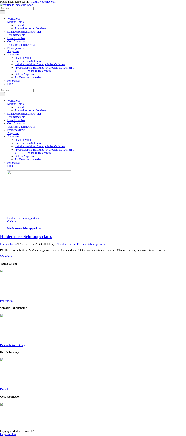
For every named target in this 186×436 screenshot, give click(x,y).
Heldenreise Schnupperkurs (23, 218)
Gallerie (11, 221)
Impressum (6, 300)
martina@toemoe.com (43, 1)
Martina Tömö (8, 244)
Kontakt (4, 389)
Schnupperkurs (96, 244)
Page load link (8, 434)
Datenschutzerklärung (12, 345)
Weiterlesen (6, 256)
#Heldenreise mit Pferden (71, 244)
